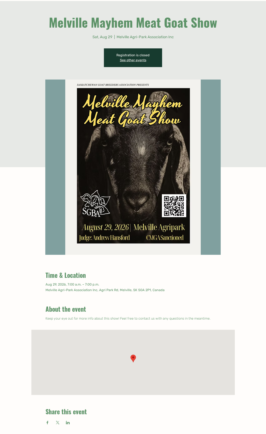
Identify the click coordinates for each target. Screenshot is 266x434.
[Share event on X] (58, 422)
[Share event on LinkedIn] (68, 422)
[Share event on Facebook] (47, 422)
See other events (133, 60)
